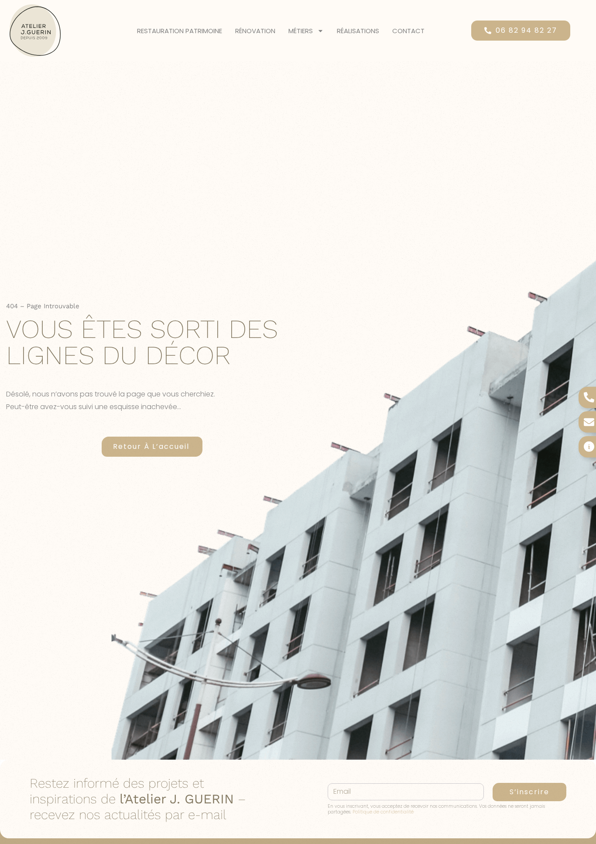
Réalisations (358, 30)
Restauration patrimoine (179, 30)
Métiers (300, 30)
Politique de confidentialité (383, 812)
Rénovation (255, 30)
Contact (408, 30)
